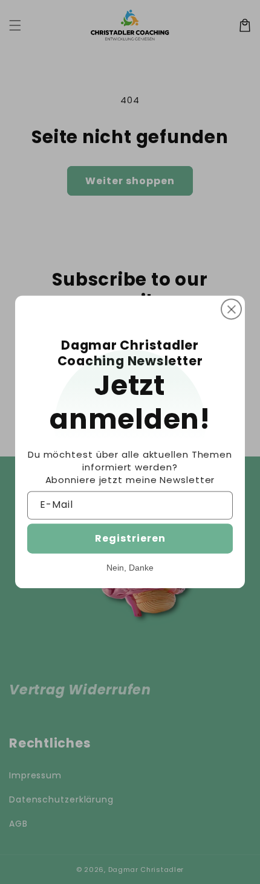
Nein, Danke (130, 568)
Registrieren (130, 539)
